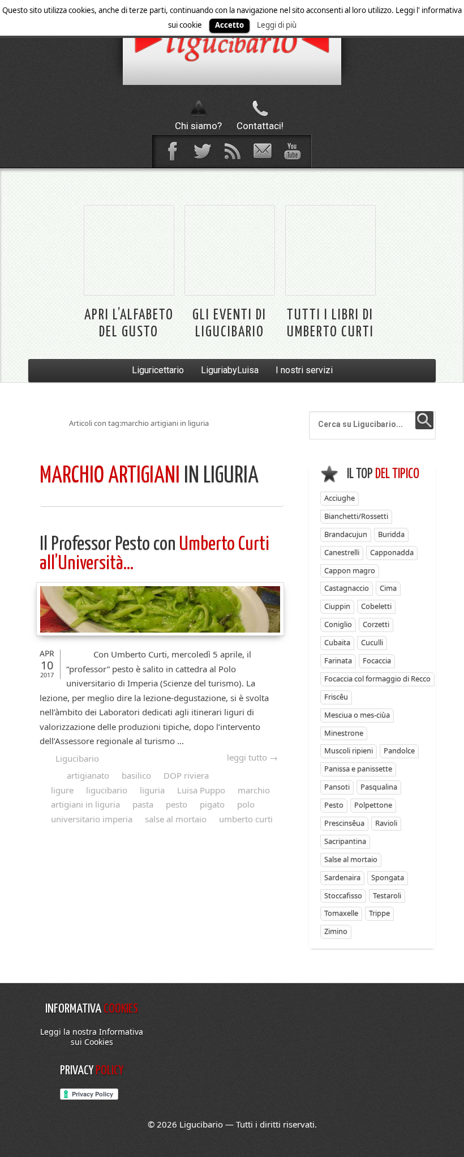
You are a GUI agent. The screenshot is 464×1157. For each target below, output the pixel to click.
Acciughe (339, 498)
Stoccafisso (343, 895)
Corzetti (376, 624)
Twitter (202, 151)
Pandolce (399, 750)
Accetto (229, 25)
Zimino (335, 931)
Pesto (333, 805)
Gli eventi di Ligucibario (229, 323)
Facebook (172, 151)
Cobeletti (376, 606)
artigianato (88, 775)
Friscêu (336, 696)
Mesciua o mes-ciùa (357, 715)
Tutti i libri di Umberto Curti (330, 323)
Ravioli (386, 823)
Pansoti (337, 787)
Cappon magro (349, 570)
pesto (176, 804)
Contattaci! (260, 125)
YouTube (292, 151)
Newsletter (262, 151)
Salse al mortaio (350, 859)
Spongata (387, 877)
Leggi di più (277, 25)
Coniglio (338, 624)
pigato (212, 804)
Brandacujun (345, 534)
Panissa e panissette (358, 768)
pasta (142, 804)
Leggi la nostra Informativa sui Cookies (91, 1036)
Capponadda (392, 552)
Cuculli (372, 642)
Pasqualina (378, 787)
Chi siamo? (198, 125)
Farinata (338, 660)
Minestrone (343, 733)
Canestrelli (341, 552)
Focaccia (377, 660)
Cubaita (337, 642)
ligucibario (106, 790)
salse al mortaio (176, 819)
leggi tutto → (252, 757)
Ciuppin (337, 606)
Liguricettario (158, 370)
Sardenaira (342, 877)
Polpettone (373, 805)
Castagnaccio (346, 588)
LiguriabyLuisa (230, 370)
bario (232, 42)
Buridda (391, 534)
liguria (152, 790)
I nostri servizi (304, 370)
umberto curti (246, 819)
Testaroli (387, 895)
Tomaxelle (341, 913)
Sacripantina (345, 841)
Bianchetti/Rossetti (356, 516)
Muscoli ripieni (348, 750)
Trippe (379, 913)
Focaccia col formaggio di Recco (377, 678)
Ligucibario (77, 758)
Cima (388, 588)
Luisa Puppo (201, 790)
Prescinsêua (344, 823)
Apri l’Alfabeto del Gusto (129, 323)
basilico (136, 775)
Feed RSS (232, 151)
